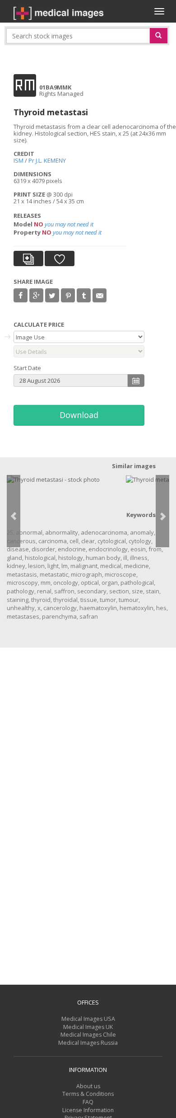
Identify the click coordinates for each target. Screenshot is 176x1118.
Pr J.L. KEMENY (47, 160)
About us (88, 1086)
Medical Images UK (88, 1027)
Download (79, 414)
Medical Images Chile (88, 1034)
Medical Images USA (88, 1019)
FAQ (88, 1102)
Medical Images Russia (88, 1043)
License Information (88, 1110)
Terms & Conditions (88, 1094)
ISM (18, 160)
